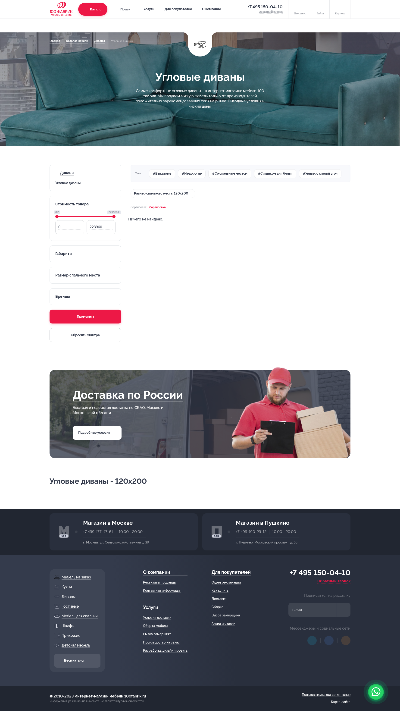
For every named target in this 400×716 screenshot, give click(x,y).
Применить (85, 316)
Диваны (99, 41)
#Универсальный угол (320, 173)
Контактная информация (162, 590)
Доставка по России (128, 394)
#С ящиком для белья (275, 173)
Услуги (149, 9)
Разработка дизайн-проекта (165, 650)
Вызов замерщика (157, 634)
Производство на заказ (161, 642)
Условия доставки (157, 617)
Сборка (217, 607)
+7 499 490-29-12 (251, 532)
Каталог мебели (77, 41)
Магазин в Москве (108, 522)
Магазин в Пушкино (263, 522)
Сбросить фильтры (85, 335)
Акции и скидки (223, 623)
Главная (55, 41)
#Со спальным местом (229, 173)
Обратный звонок (333, 581)
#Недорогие (192, 173)
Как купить (220, 590)
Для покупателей (178, 9)
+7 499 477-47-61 (98, 532)
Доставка (219, 599)
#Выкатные (162, 173)
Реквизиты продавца (159, 582)
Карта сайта (340, 702)
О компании (211, 9)
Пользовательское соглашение (326, 695)
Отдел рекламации (226, 582)
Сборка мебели (155, 626)
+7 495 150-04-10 (265, 6)
